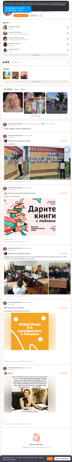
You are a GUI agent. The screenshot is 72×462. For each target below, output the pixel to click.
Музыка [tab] (22, 89)
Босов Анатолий (14, 49)
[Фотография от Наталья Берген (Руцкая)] (13, 102)
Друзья (5, 23)
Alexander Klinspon (14, 26)
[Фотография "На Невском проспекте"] (57, 103)
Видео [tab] (16, 89)
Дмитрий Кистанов (15, 43)
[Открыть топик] (36, 129)
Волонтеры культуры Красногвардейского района (21, 193)
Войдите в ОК (26, 447)
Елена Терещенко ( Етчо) (16, 38)
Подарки (6, 69)
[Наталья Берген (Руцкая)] (5, 125)
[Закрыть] (29, 8)
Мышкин (10, 373)
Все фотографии (36, 116)
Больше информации (58, 4)
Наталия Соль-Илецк (15, 32)
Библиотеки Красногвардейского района (19, 141)
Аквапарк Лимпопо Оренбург (16, 308)
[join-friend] (68, 27)
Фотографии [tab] (8, 89)
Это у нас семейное (49, 124)
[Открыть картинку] (16, 163)
